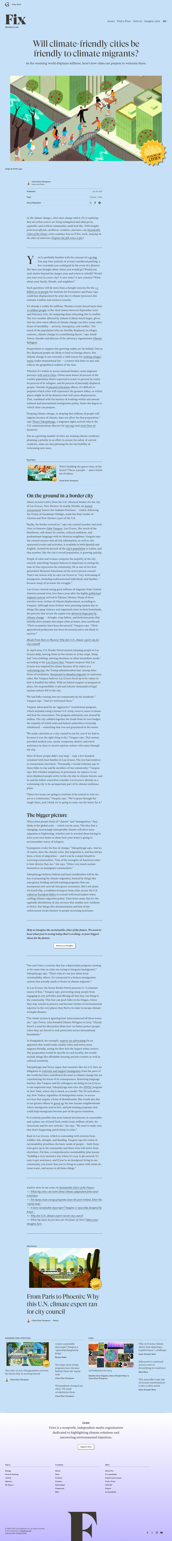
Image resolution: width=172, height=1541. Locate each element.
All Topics (9, 1485)
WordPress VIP (25, 1531)
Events (108, 1488)
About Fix (109, 1471)
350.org (69, 425)
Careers (58, 1481)
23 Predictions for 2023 (100, 1370)
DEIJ (57, 1492)
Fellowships (60, 1485)
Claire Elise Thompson (41, 182)
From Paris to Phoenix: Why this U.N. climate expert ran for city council (63, 1304)
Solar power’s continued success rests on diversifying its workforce (152, 1364)
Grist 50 (137, 21)
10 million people (37, 310)
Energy (8, 1471)
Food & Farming (11, 1474)
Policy (55, 1320)
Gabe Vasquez (54, 528)
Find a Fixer (124, 21)
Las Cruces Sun (55, 662)
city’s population (75, 548)
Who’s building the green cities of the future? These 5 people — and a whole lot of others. (80, 470)
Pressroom (59, 1488)
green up (59, 1103)
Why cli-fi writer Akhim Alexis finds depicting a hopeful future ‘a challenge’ (153, 1347)
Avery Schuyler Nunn (118, 1376)
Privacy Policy (21, 1533)
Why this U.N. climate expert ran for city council (57, 1215)
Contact (58, 1478)
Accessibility (110, 1492)
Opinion (8, 1481)
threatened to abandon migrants (68, 674)
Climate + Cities (96, 197)
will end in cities (47, 375)
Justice (8, 1478)
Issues (111, 21)
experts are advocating (72, 1040)
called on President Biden (41, 894)
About (57, 1471)
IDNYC (87, 1087)
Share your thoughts (64, 946)
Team (57, 1474)
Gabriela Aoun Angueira (99, 1376)
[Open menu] (164, 21)
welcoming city (36, 670)
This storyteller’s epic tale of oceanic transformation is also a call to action (152, 1382)
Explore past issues (113, 1478)
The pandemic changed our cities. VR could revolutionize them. (69, 1388)
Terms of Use (10, 1533)
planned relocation (59, 387)
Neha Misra (143, 1372)
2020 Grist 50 (88, 425)
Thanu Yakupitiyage (43, 421)
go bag (93, 257)
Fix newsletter (111, 1474)
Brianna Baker (61, 1357)
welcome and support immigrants (61, 1071)
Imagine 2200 (152, 21)
